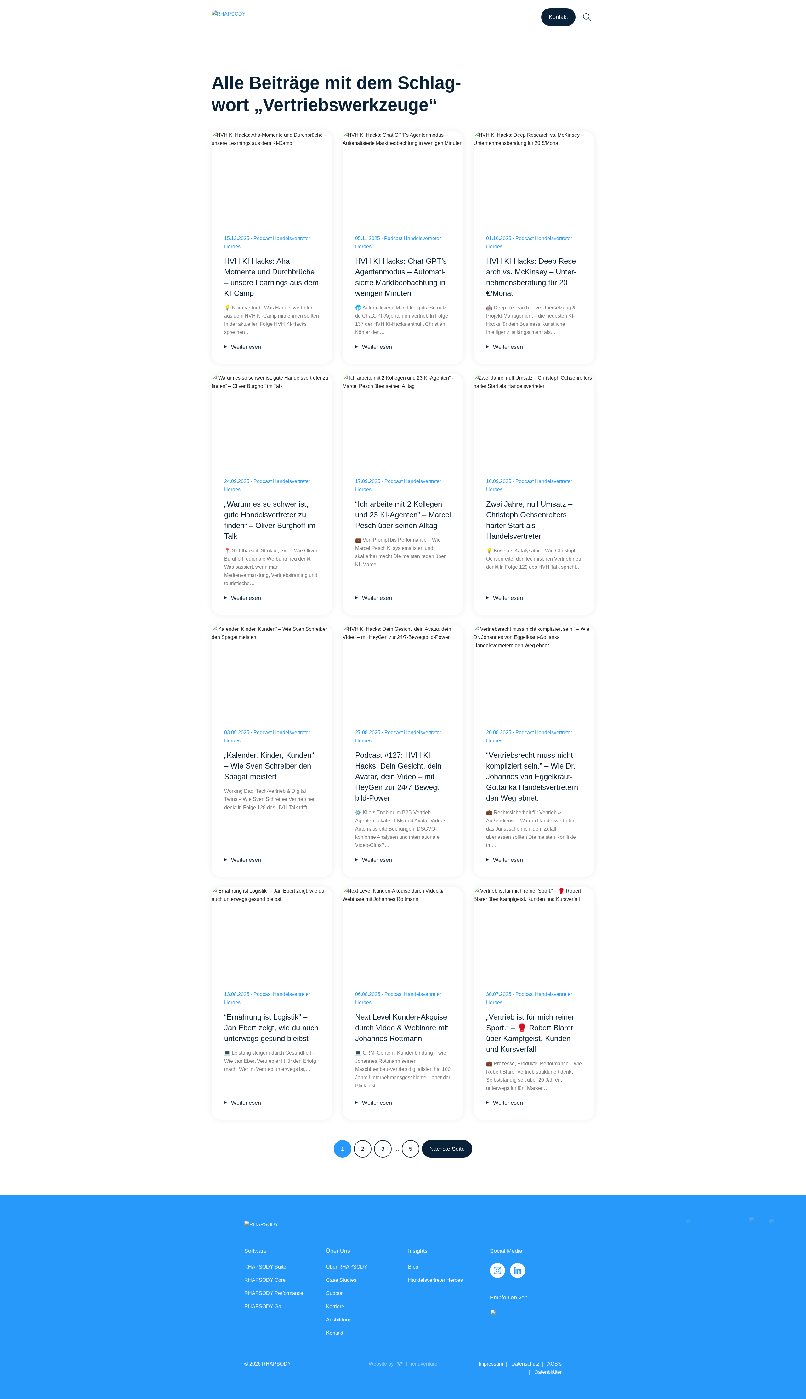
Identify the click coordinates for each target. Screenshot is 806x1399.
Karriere (335, 1306)
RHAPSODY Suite (265, 1266)
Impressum (491, 1364)
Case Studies (341, 1280)
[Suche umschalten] (586, 17)
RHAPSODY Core (265, 1280)
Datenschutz (524, 1364)
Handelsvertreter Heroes (435, 1280)
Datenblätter (547, 1372)
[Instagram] (497, 1270)
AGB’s (554, 1364)
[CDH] (526, 1323)
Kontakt (558, 17)
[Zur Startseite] (229, 17)
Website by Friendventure (403, 1364)
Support (335, 1293)
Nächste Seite (447, 1149)
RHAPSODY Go (262, 1306)
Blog (413, 1266)
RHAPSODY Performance (273, 1293)
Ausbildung (339, 1319)
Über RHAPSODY (346, 1266)
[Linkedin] (517, 1270)
